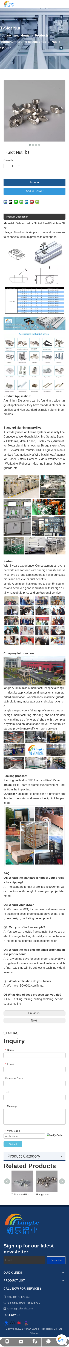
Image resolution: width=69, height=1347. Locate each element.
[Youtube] (19, 1323)
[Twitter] (12, 1323)
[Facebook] (6, 1323)
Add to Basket (34, 191)
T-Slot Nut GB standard (22, 1194)
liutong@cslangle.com (20, 1308)
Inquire (34, 182)
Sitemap (34, 1333)
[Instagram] (26, 1323)
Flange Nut (42, 1194)
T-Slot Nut (11, 1032)
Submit (13, 1144)
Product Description (17, 216)
